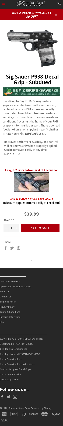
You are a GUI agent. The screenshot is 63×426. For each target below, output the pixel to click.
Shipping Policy (8, 301)
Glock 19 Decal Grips (10, 374)
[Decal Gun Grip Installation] (31, 191)
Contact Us (5, 296)
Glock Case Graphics (11, 359)
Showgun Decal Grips (19, 408)
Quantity (9, 220)
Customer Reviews (10, 281)
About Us (4, 291)
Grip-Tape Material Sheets (13, 348)
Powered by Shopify (41, 408)
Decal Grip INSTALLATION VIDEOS (16, 343)
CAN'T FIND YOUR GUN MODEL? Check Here (22, 338)
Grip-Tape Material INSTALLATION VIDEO (20, 354)
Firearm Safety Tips (10, 316)
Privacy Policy (7, 306)
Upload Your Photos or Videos (15, 286)
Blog (2, 321)
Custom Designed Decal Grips (15, 369)
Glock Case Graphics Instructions (17, 364)
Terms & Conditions (10, 311)
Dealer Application (9, 379)
